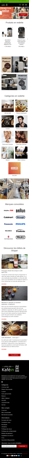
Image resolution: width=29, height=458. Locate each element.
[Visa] (12, 456)
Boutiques (4, 424)
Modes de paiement (6, 433)
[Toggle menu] (26, 4)
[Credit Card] (7, 456)
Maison (8, 160)
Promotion (23, 14)
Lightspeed (25, 453)
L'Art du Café (7, 113)
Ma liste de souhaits (7, 415)
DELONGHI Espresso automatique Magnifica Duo (7, 42)
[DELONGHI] (20, 217)
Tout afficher (14, 355)
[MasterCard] (10, 456)
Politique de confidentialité (8, 431)
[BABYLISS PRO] (8, 211)
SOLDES (14, 175)
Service (3, 405)
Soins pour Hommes (21, 128)
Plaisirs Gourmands (21, 113)
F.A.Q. (2, 438)
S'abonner (22, 446)
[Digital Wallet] (15, 456)
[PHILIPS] (20, 224)
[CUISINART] (8, 217)
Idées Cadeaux (21, 160)
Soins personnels (6, 394)
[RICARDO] (8, 231)
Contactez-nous (5, 422)
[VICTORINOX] (8, 238)
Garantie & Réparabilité (7, 440)
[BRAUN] (20, 211)
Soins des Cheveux (21, 144)
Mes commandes (6, 412)
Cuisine (8, 128)
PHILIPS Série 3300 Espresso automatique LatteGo (21, 42)
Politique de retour (6, 429)
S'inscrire (4, 410)
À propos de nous (6, 420)
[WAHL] (20, 238)
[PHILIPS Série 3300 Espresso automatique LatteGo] (21, 32)
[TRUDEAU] (20, 231)
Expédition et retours (7, 435)
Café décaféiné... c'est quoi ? (10, 337)
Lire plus (3, 284)
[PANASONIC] (8, 224)
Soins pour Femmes (7, 144)
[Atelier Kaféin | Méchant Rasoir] (4, 4)
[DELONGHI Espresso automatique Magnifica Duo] (7, 32)
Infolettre (4, 427)
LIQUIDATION (5, 402)
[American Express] (19, 456)
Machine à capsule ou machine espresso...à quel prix (11, 303)
